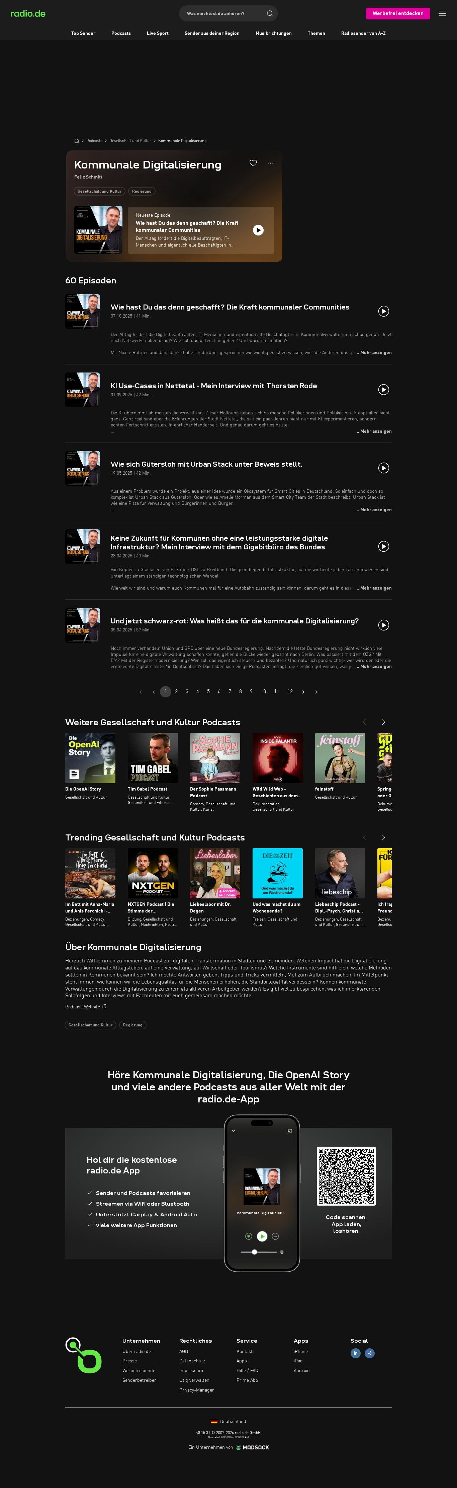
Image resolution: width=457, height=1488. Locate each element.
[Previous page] (153, 692)
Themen (316, 33)
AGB (183, 1351)
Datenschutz (192, 1361)
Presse (129, 1361)
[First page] (140, 692)
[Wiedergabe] (258, 230)
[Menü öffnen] (442, 13)
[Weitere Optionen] (270, 163)
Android (302, 1370)
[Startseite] (76, 140)
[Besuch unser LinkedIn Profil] (355, 1353)
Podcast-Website (82, 1007)
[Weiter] (384, 720)
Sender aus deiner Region (212, 33)
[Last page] (316, 692)
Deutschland (232, 1421)
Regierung (142, 192)
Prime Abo (247, 1380)
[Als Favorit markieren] (253, 162)
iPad (298, 1361)
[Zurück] (364, 720)
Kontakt (245, 1351)
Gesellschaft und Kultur (99, 192)
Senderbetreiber (139, 1380)
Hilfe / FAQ (247, 1370)
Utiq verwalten (194, 1380)
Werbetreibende (138, 1370)
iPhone (301, 1351)
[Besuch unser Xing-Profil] (369, 1353)
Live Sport (158, 33)
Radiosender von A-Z (363, 33)
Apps (242, 1361)
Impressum (191, 1370)
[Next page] (303, 692)
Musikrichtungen (274, 33)
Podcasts (121, 33)
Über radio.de (136, 1351)
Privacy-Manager (196, 1390)
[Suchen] (270, 13)
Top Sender (83, 33)
